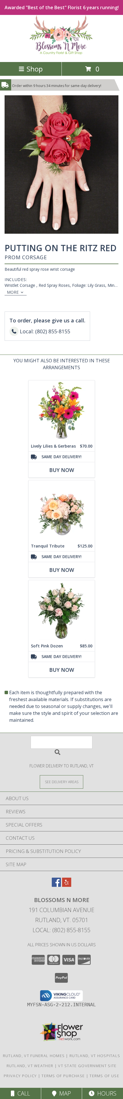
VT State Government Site (87, 1065)
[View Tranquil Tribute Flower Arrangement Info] (62, 510)
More (13, 292)
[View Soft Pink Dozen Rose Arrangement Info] (62, 610)
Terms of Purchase (63, 1075)
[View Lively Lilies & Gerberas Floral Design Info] (62, 410)
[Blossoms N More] (61, 53)
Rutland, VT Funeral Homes (34, 1055)
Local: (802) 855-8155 (61, 930)
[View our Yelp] (66, 885)
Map (63, 1093)
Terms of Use (104, 1075)
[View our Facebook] (56, 885)
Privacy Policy (20, 1075)
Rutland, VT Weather (30, 1065)
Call (22, 1093)
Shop (35, 68)
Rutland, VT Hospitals (95, 1055)
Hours (105, 1093)
